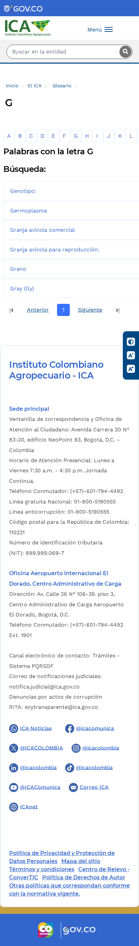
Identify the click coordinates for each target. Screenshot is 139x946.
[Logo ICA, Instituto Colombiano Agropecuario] (28, 27)
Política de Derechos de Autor (83, 877)
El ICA (34, 85)
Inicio (12, 85)
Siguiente (90, 310)
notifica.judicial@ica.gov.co (44, 686)
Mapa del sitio (80, 861)
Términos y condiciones (41, 869)
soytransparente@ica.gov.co (61, 707)
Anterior (38, 310)
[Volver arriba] (125, 901)
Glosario (62, 85)
